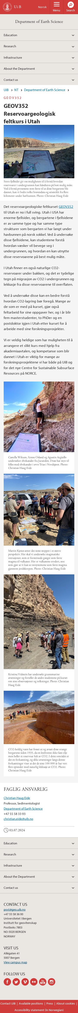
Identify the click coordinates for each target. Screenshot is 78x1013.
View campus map (15, 962)
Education (10, 35)
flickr (34, 982)
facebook (8, 982)
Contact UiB (8, 1003)
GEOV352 (66, 206)
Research (10, 46)
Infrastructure (13, 57)
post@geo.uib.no (15, 909)
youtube (43, 982)
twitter (17, 982)
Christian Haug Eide (17, 798)
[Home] (7, 7)
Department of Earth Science (39, 21)
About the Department (19, 68)
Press (49, 1003)
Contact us (11, 79)
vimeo (25, 982)
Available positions (31, 1003)
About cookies (65, 1003)
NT (16, 90)
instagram (52, 982)
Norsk (42, 7)
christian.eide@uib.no (18, 818)
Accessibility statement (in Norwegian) (39, 1010)
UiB (6, 90)
